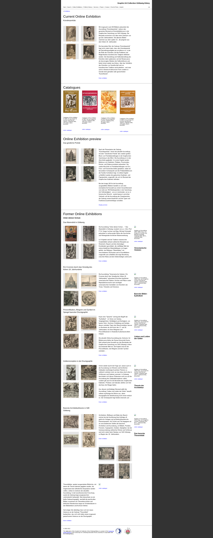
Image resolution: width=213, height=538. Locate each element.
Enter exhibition (103, 78)
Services (96, 7)
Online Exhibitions (77, 7)
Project (102, 7)
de (149, 7)
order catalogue (67, 130)
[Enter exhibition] (71, 41)
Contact (107, 7)
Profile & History (88, 7)
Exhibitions (67, 11)
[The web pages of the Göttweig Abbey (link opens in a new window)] (127, 535)
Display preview (103, 205)
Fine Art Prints (114, 7)
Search (69, 7)
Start (64, 7)
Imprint (121, 7)
